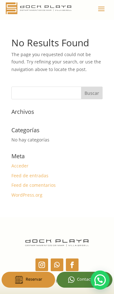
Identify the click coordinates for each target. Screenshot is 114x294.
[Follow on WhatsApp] (57, 264)
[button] (100, 280)
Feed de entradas (29, 176)
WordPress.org (26, 195)
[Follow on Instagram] (41, 264)
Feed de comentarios (33, 185)
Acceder (19, 166)
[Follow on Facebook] (72, 264)
